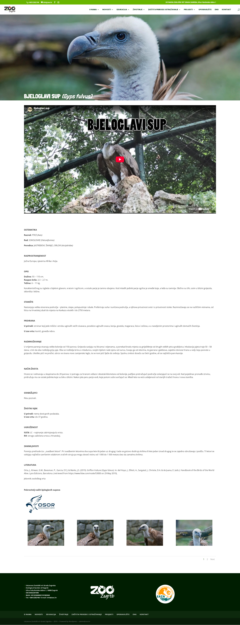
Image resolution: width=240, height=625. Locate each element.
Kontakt (226, 10)
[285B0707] (46, 545)
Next (212, 559)
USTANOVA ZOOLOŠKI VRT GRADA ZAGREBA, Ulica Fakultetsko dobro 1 (191, 2)
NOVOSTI (106, 10)
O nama (93, 10)
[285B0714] (95, 545)
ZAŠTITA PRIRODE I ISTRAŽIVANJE (163, 10)
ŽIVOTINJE (137, 10)
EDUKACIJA (122, 10)
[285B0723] (144, 545)
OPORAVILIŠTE (205, 10)
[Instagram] (58, 2)
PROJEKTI (188, 10)
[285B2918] (194, 545)
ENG (217, 10)
